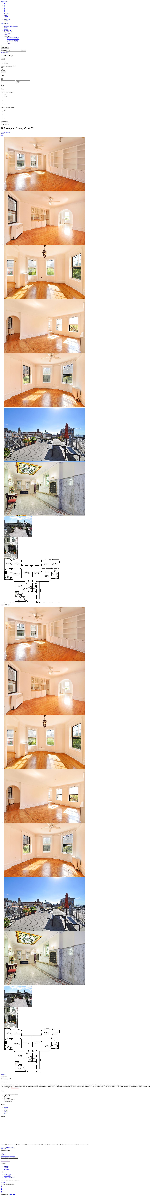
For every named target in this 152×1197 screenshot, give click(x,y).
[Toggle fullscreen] (4, 1076)
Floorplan (3, 1074)
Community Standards (9, 1177)
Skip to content (4, 1)
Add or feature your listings (7, 1147)
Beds (2, 69)
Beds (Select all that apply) (7, 92)
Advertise (6, 1169)
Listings (6, 15)
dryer (5, 1113)
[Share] (2, 1076)
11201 (2, 133)
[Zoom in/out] (6, 1076)
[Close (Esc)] (1, 1076)
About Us (6, 1166)
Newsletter (6, 19)
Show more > (15, 1088)
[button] (5, 47)
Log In (5, 20)
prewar (5, 1110)
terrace (5, 1109)
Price (2, 67)
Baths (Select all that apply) (7, 107)
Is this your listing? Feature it (8, 1156)
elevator (6, 1107)
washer (5, 1111)
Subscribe (3, 1182)
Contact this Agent (5, 1161)
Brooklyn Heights (5, 132)
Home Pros (6, 13)
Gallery (2, 604)
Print (2, 135)
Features (3, 70)
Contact (6, 16)
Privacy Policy (7, 1176)
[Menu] (1, 49)
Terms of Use (7, 1174)
